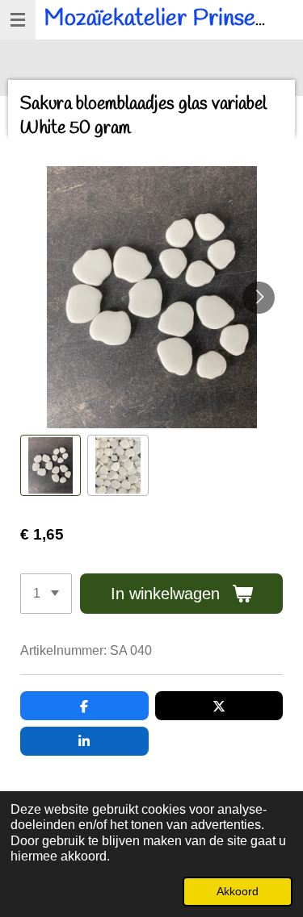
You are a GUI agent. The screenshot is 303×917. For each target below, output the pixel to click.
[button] (50, 465)
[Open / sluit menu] (18, 20)
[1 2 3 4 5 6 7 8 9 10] (46, 593)
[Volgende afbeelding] (258, 297)
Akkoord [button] (238, 891)
